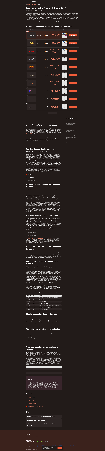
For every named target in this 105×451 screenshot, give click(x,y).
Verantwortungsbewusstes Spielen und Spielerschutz (71, 140)
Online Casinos (70, 1)
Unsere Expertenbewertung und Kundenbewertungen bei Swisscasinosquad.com (39, 238)
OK (59, 447)
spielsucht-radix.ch (49, 372)
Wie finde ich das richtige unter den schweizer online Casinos (71, 124)
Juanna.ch (40, 159)
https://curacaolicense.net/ (33, 403)
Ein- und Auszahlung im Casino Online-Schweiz (71, 133)
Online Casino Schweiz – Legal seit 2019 (71, 121)
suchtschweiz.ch (49, 370)
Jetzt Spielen (72, 35)
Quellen (67, 144)
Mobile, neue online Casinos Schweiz (71, 135)
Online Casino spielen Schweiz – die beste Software (71, 131)
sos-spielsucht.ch (49, 368)
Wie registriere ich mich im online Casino (71, 138)
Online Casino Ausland (40, 22)
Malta (27, 133)
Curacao (31, 133)
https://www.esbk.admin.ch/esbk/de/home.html (36, 406)
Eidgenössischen (49, 141)
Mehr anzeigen (52, 113)
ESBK (36, 128)
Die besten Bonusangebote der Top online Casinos (71, 127)
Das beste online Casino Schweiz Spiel (71, 128)
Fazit (66, 142)
